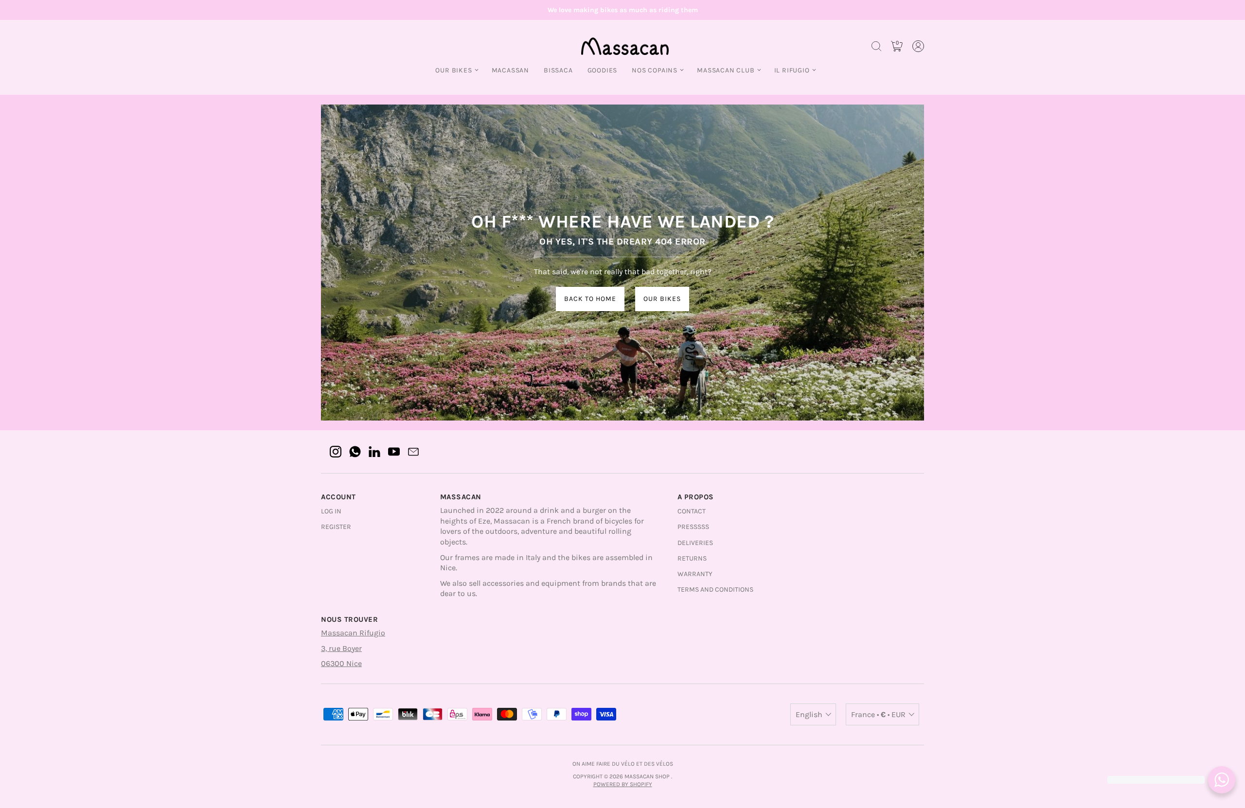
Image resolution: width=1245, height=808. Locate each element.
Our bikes (662, 299)
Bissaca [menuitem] (558, 70)
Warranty (694, 574)
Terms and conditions (715, 589)
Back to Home (590, 299)
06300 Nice (341, 663)
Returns (692, 558)
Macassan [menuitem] (510, 70)
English (809, 714)
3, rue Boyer (341, 648)
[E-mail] (413, 451)
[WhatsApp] (355, 451)
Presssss (693, 527)
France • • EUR (878, 714)
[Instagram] (335, 451)
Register (336, 527)
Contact (691, 511)
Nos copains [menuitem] (654, 70)
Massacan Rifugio (353, 632)
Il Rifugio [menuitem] (792, 70)
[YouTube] (394, 451)
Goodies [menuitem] (602, 70)
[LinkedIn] (374, 451)
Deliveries (695, 543)
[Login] (918, 46)
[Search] (876, 46)
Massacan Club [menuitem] (725, 70)
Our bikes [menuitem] (453, 70)
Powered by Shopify (622, 784)
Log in (331, 511)
